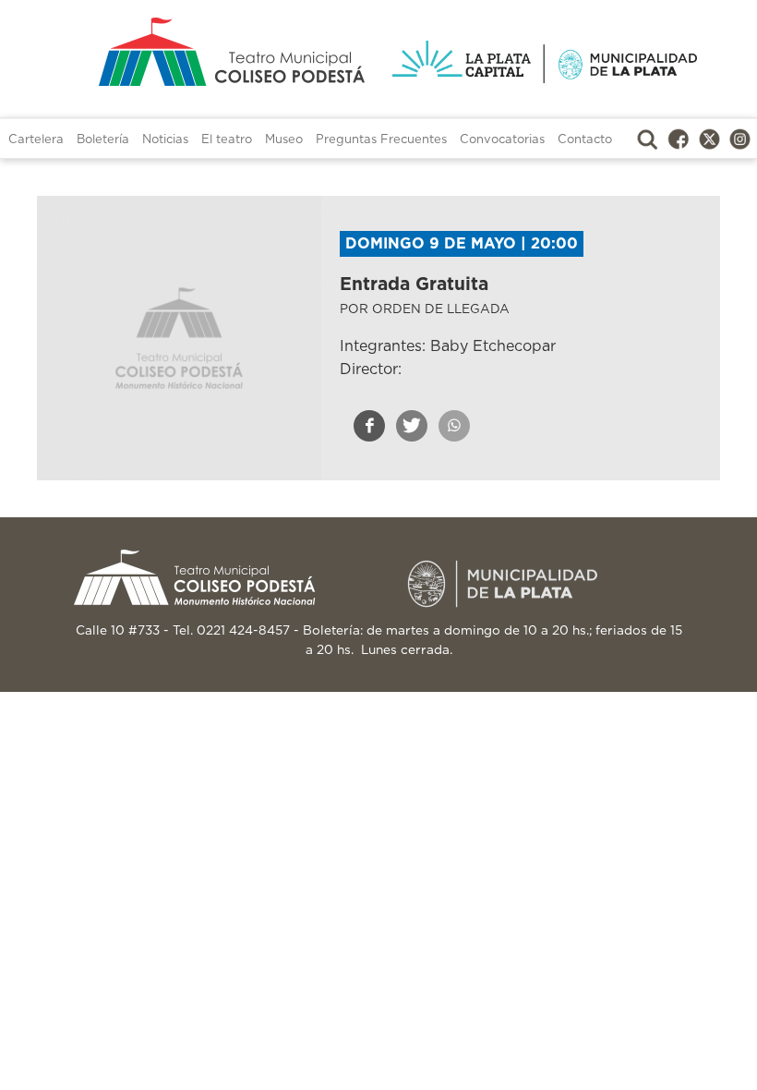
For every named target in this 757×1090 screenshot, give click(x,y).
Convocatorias (502, 140)
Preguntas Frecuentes (381, 140)
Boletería (103, 140)
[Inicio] (212, 52)
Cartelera (36, 140)
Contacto (585, 140)
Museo (284, 140)
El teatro (226, 140)
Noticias (165, 140)
